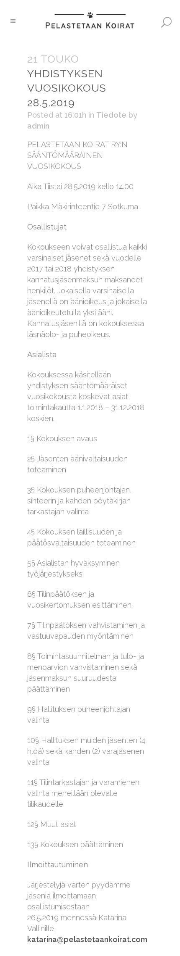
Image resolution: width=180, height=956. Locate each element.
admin (38, 125)
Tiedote (111, 115)
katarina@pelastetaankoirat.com (87, 939)
